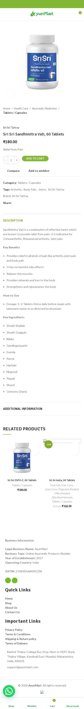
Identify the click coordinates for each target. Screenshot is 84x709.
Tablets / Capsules (15, 112)
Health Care (21, 108)
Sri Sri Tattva (11, 127)
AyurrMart (34, 685)
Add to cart (35, 158)
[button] (35, 451)
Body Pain (30, 189)
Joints (42, 189)
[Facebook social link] (5, 4)
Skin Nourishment (62, 497)
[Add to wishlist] (35, 444)
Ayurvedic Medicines (44, 108)
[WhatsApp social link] (19, 4)
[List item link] (42, 656)
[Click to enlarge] (10, 94)
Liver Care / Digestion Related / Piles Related (62, 491)
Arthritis (16, 189)
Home (7, 108)
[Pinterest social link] (14, 4)
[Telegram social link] (24, 4)
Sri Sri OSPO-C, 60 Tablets (22, 480)
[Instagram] (15, 580)
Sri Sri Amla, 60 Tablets (62, 480)
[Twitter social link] (10, 4)
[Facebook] (8, 580)
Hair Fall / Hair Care (62, 485)
